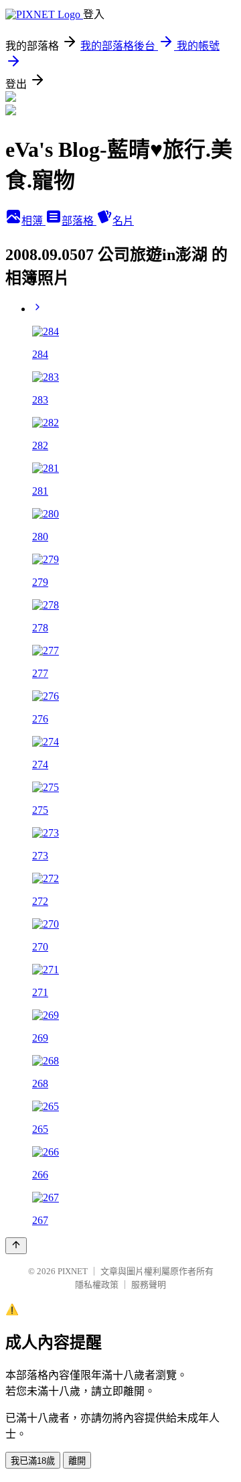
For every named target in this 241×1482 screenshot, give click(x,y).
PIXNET (73, 1271)
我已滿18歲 (33, 1461)
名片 (123, 221)
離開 (77, 1461)
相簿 (33, 221)
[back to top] (16, 1245)
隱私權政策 (96, 1285)
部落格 (79, 221)
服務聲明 (148, 1285)
